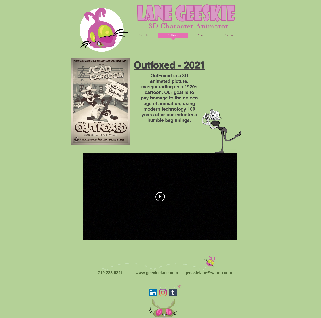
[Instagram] (163, 292)
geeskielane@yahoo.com (208, 272)
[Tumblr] (173, 292)
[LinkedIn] (153, 292)
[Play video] (160, 196)
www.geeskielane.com (156, 272)
